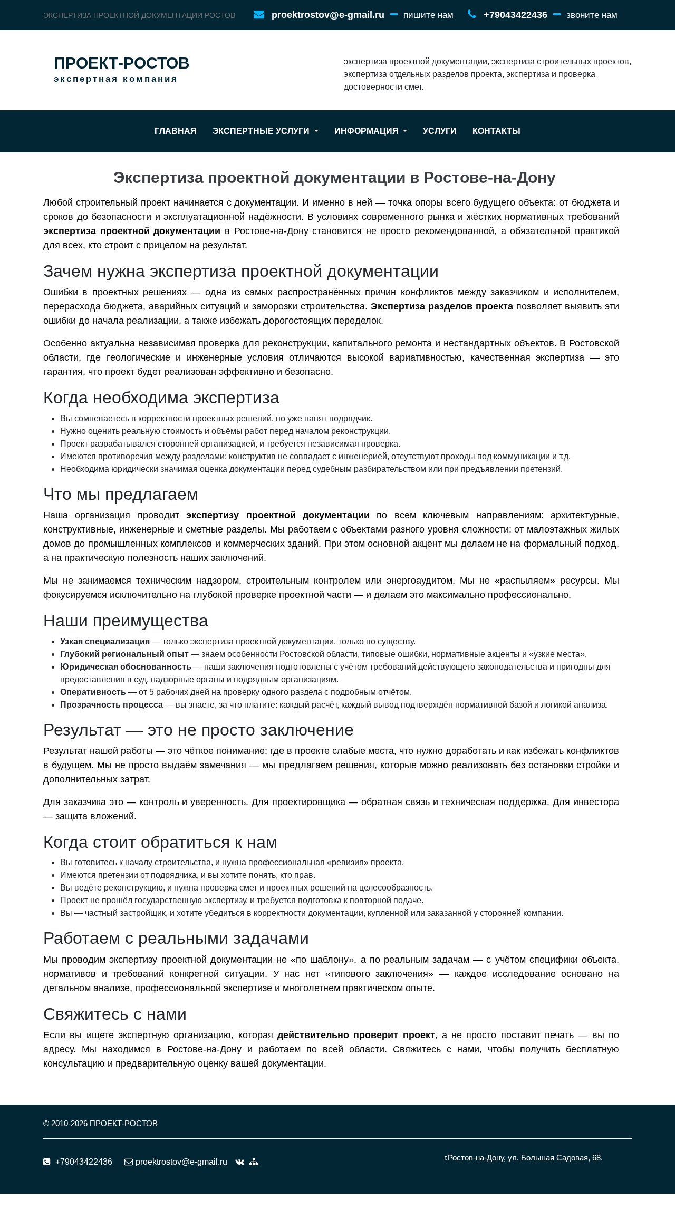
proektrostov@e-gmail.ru (328, 14)
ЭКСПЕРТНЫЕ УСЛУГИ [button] (262, 131)
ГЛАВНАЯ (176, 131)
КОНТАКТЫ (496, 131)
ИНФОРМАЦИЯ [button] (367, 131)
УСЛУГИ (440, 131)
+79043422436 (515, 14)
